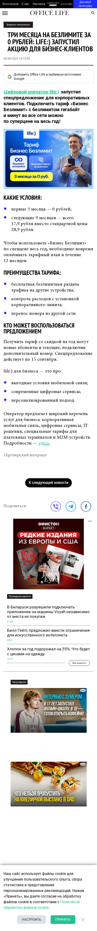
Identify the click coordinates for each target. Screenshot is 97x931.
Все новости (79, 663)
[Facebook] (86, 506)
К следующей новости (48, 482)
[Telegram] (71, 506)
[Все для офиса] (67, 4)
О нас (25, 4)
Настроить (31, 919)
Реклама (39, 4)
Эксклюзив (10, 4)
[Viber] (56, 506)
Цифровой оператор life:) (31, 92)
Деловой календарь (85, 4)
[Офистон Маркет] (53, 4)
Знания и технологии (18, 24)
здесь (44, 443)
